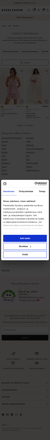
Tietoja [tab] (42, 191)
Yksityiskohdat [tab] (26, 191)
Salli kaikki (25, 238)
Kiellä (25, 254)
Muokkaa (23, 246)
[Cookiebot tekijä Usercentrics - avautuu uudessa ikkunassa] (35, 183)
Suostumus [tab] (8, 191)
